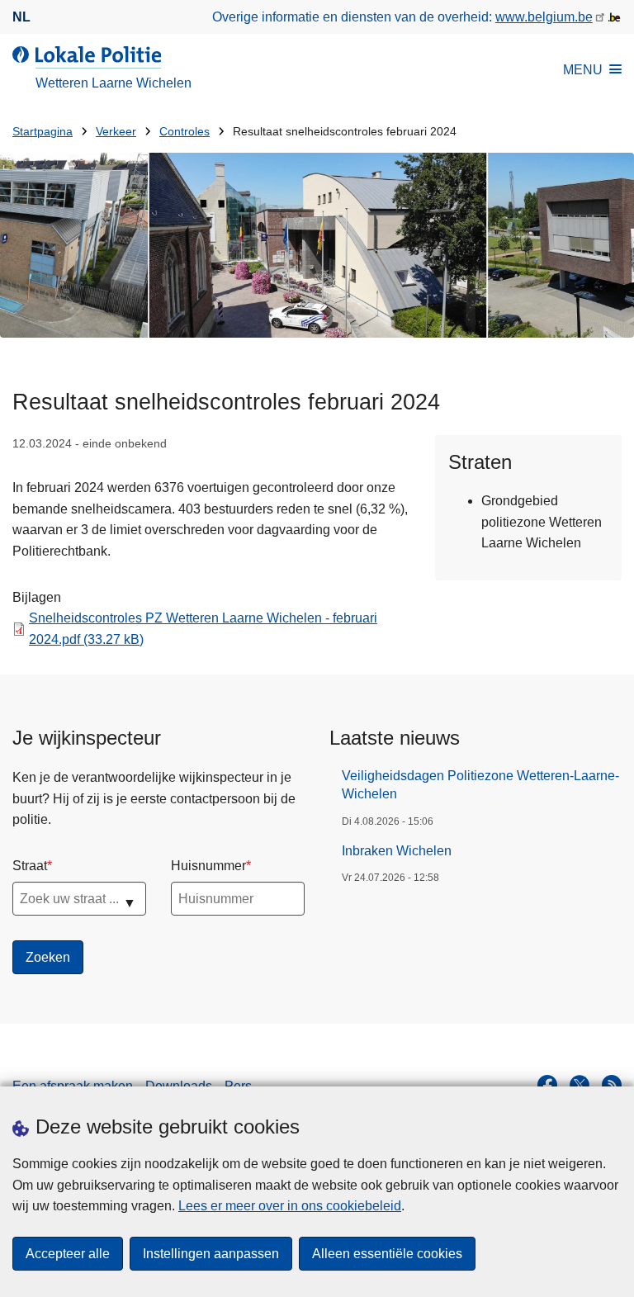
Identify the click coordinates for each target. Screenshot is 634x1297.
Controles (184, 131)
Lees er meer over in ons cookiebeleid (289, 1206)
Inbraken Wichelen (397, 851)
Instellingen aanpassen (211, 1254)
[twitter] (579, 1085)
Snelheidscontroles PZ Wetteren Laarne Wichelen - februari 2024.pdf (203, 628)
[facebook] (547, 1085)
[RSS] (612, 1085)
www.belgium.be (544, 17)
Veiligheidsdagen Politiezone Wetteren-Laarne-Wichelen (480, 785)
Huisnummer (208, 866)
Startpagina (42, 131)
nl (21, 17)
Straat (29, 866)
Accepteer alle (68, 1254)
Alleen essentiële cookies (387, 1254)
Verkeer (116, 131)
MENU (583, 70)
